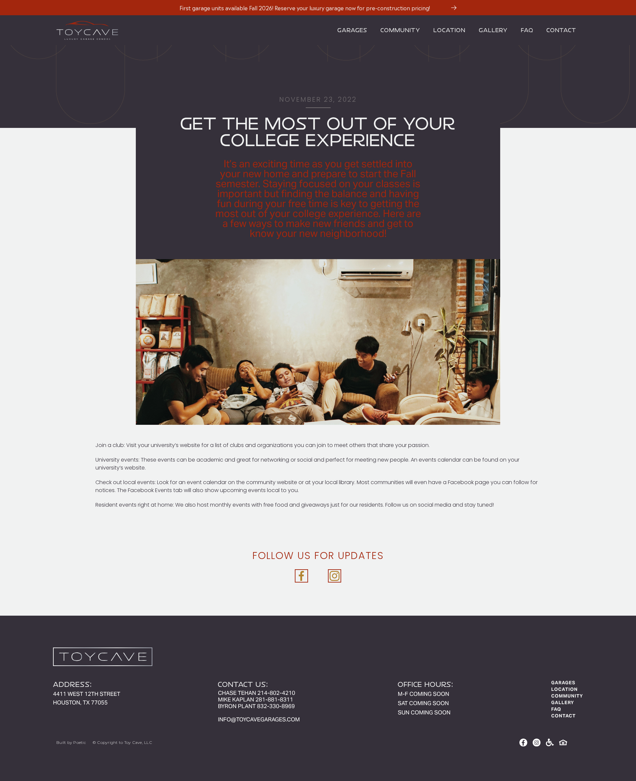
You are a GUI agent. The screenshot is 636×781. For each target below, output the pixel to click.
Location (450, 30)
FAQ (527, 30)
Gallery (493, 30)
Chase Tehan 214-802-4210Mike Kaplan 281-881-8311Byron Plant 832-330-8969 (256, 699)
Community (400, 30)
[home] (192, 30)
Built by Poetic (71, 742)
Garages (352, 30)
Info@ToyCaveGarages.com (259, 719)
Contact (561, 30)
